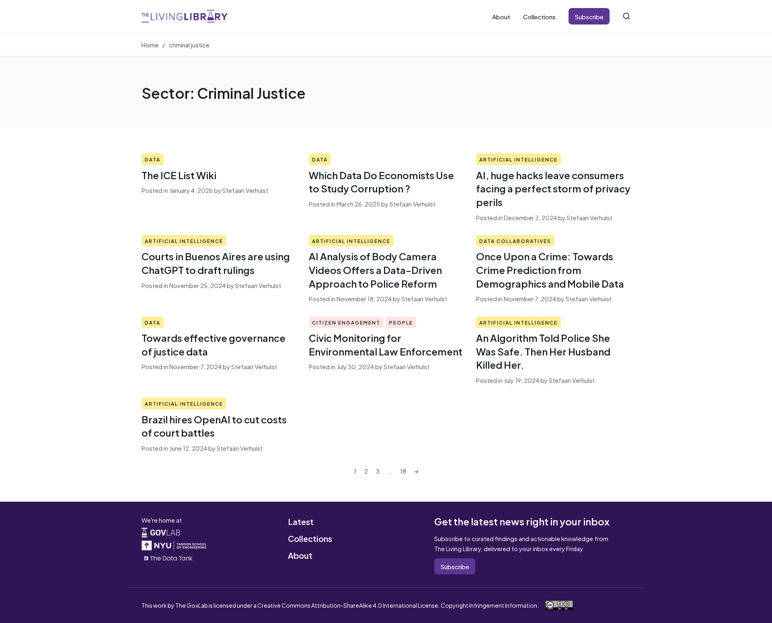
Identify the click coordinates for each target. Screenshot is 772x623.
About (501, 16)
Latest (301, 521)
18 (403, 471)
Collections (539, 16)
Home (150, 44)
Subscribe (589, 16)
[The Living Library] (185, 16)
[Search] (626, 16)
